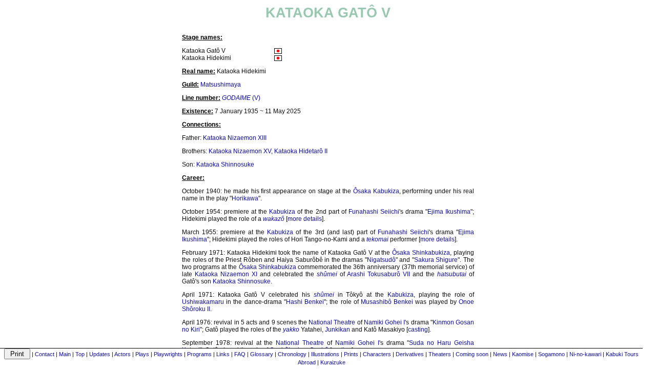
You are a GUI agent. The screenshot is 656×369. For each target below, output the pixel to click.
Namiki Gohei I (384, 322)
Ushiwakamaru (203, 301)
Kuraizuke (332, 362)
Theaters (439, 354)
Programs (199, 354)
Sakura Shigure (436, 259)
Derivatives (410, 354)
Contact (44, 354)
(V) (241, 97)
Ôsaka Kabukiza (376, 191)
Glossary (261, 354)
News (500, 354)
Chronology (292, 354)
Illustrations (325, 354)
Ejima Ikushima (448, 211)
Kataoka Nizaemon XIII (234, 137)
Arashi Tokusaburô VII (378, 274)
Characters (377, 354)
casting (418, 329)
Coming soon (472, 354)
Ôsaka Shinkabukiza (421, 252)
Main (65, 354)
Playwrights (168, 354)
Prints (351, 354)
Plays (142, 354)
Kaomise (523, 354)
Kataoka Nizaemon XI (226, 274)
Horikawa (245, 198)
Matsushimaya (220, 84)
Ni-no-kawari (585, 354)
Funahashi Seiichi (373, 211)
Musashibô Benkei (387, 301)
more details (305, 218)
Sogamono (551, 354)
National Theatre (332, 322)
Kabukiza (282, 211)
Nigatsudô (381, 259)
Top (80, 354)
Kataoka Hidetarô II (300, 151)
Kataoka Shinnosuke (225, 164)
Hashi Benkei (305, 301)
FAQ (239, 354)
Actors (122, 354)
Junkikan (337, 329)
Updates (99, 354)
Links (223, 354)
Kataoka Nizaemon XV (240, 151)
